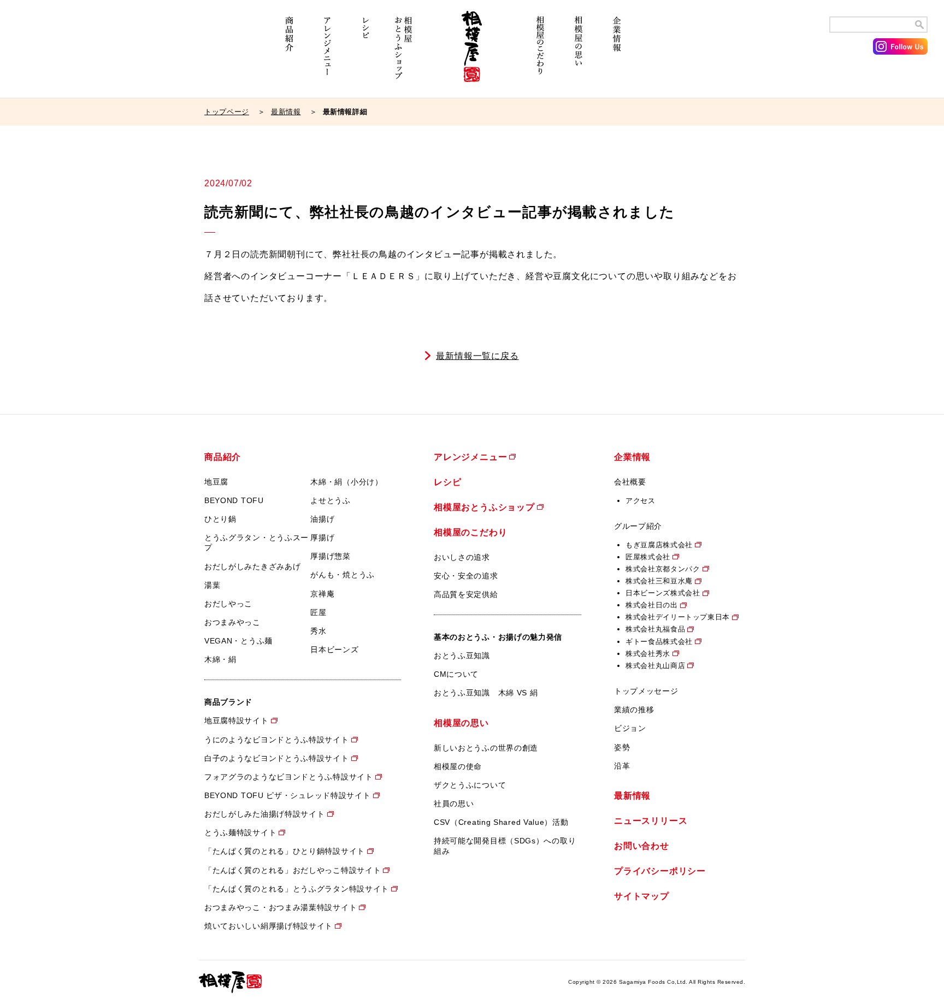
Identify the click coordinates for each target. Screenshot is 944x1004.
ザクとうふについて (470, 785)
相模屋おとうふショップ (404, 53)
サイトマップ (641, 896)
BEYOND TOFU (234, 500)
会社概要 (630, 481)
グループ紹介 (638, 526)
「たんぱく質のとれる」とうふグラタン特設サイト (296, 888)
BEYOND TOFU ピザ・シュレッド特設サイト (287, 795)
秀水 (318, 631)
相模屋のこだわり (540, 53)
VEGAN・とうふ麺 (238, 640)
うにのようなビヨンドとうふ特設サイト (276, 739)
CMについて (456, 674)
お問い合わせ (641, 846)
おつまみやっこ (232, 622)
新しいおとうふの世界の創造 (486, 747)
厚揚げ (322, 537)
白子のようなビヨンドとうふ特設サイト (276, 758)
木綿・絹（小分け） (346, 481)
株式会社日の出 (652, 605)
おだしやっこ (228, 603)
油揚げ (322, 519)
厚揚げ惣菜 (330, 556)
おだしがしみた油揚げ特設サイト (264, 814)
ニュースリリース (650, 820)
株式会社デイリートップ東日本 (678, 617)
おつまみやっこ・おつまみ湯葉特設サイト (280, 907)
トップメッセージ (646, 691)
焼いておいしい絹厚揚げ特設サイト (268, 926)
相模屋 (472, 53)
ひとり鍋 (220, 519)
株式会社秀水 (648, 653)
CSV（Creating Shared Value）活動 (501, 822)
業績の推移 (634, 709)
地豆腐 (216, 481)
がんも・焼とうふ (342, 574)
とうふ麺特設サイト (240, 832)
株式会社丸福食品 (655, 629)
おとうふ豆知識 (462, 655)
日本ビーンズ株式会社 (663, 593)
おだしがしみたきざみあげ (252, 566)
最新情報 (286, 112)
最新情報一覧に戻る (477, 356)
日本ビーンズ (334, 649)
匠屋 (318, 612)
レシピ (365, 53)
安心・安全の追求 (466, 575)
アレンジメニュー (327, 53)
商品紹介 (289, 53)
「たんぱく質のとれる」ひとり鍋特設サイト (284, 851)
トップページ (226, 112)
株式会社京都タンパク (663, 569)
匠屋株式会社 (648, 557)
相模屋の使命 (458, 766)
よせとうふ (330, 500)
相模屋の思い (578, 53)
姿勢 (622, 747)
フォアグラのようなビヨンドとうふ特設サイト (288, 776)
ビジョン (630, 728)
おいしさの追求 (462, 557)
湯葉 (212, 585)
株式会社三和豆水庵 (659, 581)
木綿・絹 (220, 659)
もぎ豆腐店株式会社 (659, 545)
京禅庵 (322, 593)
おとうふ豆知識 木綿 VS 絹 (486, 692)
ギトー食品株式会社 (659, 641)
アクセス (641, 501)
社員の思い (454, 803)
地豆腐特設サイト (236, 720)
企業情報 (617, 53)
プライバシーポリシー (660, 871)
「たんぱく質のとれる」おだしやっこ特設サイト (292, 870)
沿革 (622, 765)
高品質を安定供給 (466, 594)
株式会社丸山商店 (655, 666)
